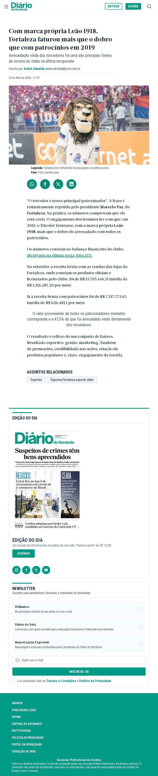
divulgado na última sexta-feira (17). (59, 255)
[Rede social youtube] (46, 570)
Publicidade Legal (24, 710)
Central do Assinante (27, 724)
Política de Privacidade (95, 681)
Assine (16, 717)
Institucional (21, 730)
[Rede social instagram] (16, 570)
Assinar (23, 553)
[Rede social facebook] (26, 570)
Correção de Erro (24, 751)
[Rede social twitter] (36, 570)
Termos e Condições (61, 681)
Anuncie (17, 703)
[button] (6, 6)
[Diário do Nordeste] (21, 6)
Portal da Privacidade (27, 744)
